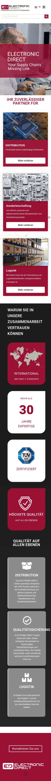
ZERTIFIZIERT (26, 469)
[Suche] (46, 16)
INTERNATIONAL (26, 373)
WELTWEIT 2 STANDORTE (26, 379)
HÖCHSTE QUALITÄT (26, 514)
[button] (44, 7)
